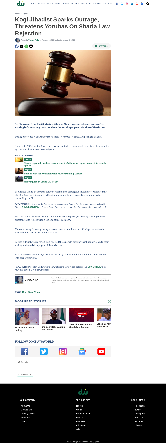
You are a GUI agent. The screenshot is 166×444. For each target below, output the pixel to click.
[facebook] (24, 351)
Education (81, 425)
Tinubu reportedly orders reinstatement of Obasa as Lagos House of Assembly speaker (65, 164)
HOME (33, 3)
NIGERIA (41, 3)
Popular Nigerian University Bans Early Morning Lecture (53, 174)
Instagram (140, 413)
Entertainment (83, 413)
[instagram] (63, 351)
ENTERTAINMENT (62, 3)
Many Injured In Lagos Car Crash (41, 182)
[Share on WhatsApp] (26, 46)
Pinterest (139, 421)
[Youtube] (101, 351)
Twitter (138, 410)
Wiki (78, 429)
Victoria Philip (34, 40)
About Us (25, 406)
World (79, 410)
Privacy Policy (28, 413)
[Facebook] (17, 46)
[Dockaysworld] (21, 3)
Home (17, 13)
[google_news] (82, 351)
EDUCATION (86, 3)
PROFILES (108, 3)
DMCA (24, 421)
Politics (79, 417)
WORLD (50, 3)
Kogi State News (31, 292)
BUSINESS (97, 3)
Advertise (25, 417)
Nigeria (25, 13)
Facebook (139, 406)
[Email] (31, 46)
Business (80, 421)
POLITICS (75, 3)
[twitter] (44, 351)
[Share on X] (21, 46)
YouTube (139, 417)
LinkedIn (139, 425)
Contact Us (26, 410)
